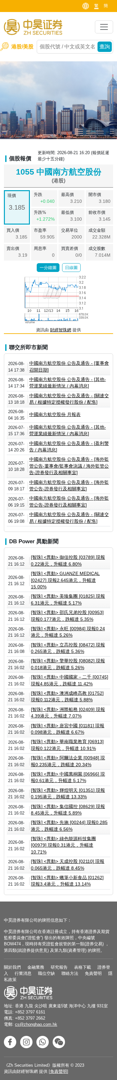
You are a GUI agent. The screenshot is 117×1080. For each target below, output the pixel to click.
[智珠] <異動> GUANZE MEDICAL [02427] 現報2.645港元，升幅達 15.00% (65, 580)
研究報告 (59, 967)
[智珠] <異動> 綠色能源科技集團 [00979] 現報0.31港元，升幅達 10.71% (63, 845)
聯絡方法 (69, 973)
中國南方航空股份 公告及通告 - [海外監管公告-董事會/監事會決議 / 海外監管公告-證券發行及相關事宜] (69, 466)
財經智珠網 (60, 329)
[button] (48, 267)
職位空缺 (46, 973)
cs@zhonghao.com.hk (36, 1024)
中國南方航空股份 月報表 (55, 414)
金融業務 (35, 967)
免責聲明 (93, 973)
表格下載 (82, 967)
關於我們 (12, 967)
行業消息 (23, 973)
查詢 (104, 46)
